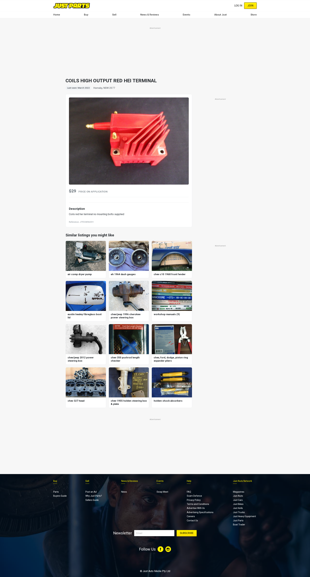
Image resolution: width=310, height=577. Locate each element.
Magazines (238, 492)
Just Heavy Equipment (244, 516)
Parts (56, 492)
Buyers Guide (60, 496)
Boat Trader (239, 524)
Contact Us (192, 520)
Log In (238, 5)
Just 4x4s (238, 508)
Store (254, 14)
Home (56, 14)
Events (186, 14)
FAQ (189, 492)
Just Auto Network (242, 481)
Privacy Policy (194, 500)
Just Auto (238, 496)
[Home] (71, 5)
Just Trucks (239, 512)
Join (250, 5)
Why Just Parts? (93, 496)
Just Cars (238, 500)
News (124, 492)
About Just (220, 14)
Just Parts (238, 520)
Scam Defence (194, 496)
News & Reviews (149, 14)
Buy (86, 14)
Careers (191, 516)
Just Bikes (238, 504)
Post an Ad (91, 492)
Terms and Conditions (198, 504)
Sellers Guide (92, 500)
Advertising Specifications (200, 512)
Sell (114, 14)
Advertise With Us (196, 508)
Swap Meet (162, 492)
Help (189, 481)
